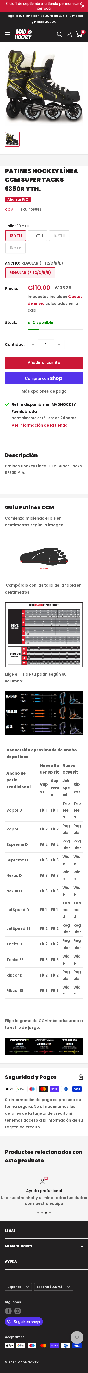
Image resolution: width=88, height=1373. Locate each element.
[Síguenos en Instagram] (17, 1311)
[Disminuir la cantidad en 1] (33, 344)
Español (14, 1287)
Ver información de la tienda (40, 425)
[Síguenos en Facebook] (8, 1311)
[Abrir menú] (7, 34)
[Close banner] (83, 6)
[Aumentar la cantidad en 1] (59, 344)
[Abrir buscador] (59, 34)
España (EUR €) (49, 1287)
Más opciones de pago (44, 391)
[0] (79, 34)
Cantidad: (15, 344)
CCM (9, 209)
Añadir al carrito (44, 362)
